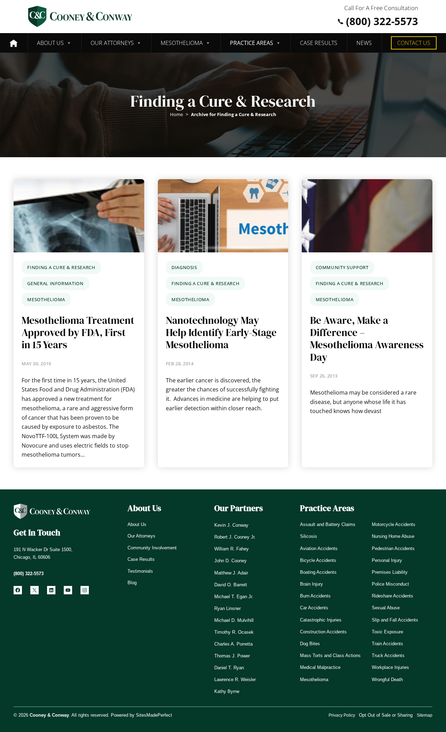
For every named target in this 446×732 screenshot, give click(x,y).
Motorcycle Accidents (393, 524)
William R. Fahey (231, 548)
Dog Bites (310, 643)
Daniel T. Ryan (229, 667)
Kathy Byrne (226, 691)
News (364, 43)
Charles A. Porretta (233, 644)
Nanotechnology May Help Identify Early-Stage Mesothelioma (221, 332)
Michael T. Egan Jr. (233, 596)
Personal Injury (387, 560)
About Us (50, 43)
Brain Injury (311, 584)
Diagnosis (184, 267)
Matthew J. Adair (231, 572)
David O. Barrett (230, 584)
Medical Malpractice (320, 667)
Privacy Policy (342, 715)
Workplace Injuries (390, 667)
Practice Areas (251, 43)
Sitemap (424, 715)
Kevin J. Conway (231, 525)
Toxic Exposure (387, 631)
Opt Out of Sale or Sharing (386, 715)
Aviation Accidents (319, 548)
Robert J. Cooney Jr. (235, 537)
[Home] (13, 43)
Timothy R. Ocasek (234, 632)
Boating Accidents (318, 572)
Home (176, 114)
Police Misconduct (390, 584)
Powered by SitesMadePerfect (141, 715)
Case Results (318, 43)
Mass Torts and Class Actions (330, 655)
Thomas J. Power (232, 655)
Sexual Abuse (386, 607)
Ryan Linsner (227, 608)
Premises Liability (390, 572)
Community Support (342, 267)
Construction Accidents (323, 631)
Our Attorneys (112, 43)
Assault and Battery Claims (327, 524)
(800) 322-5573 (382, 21)
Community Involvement (152, 547)
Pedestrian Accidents (393, 548)
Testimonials (140, 571)
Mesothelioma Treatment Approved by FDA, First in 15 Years (78, 332)
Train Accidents (387, 643)
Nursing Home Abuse (393, 536)
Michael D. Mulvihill (234, 620)
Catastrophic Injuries (320, 620)
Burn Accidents (315, 595)
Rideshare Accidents (392, 595)
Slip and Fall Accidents (395, 620)
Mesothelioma (182, 43)
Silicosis (308, 536)
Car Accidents (314, 607)
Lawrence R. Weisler (235, 679)
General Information (55, 283)
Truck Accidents (388, 655)
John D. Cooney (230, 560)
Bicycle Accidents (318, 560)
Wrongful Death (387, 679)
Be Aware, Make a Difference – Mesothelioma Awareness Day (367, 339)
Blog (132, 582)
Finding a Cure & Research (61, 267)
